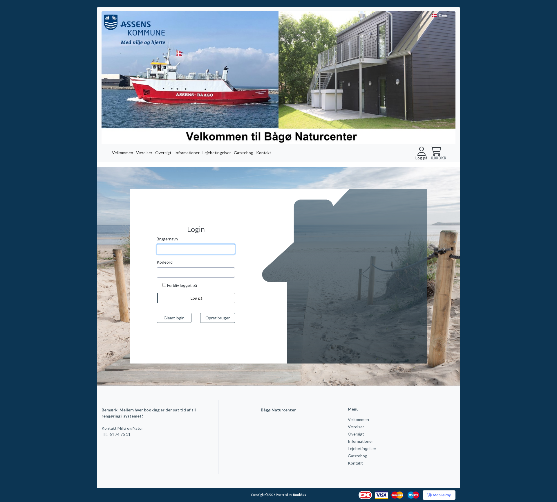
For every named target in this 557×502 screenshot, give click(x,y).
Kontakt (263, 152)
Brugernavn (167, 238)
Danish (444, 15)
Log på (421, 157)
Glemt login (174, 317)
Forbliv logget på (182, 285)
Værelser (144, 152)
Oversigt (163, 152)
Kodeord (165, 262)
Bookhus (299, 494)
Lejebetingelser (216, 152)
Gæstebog (243, 152)
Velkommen (122, 152)
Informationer (187, 152)
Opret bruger (217, 317)
